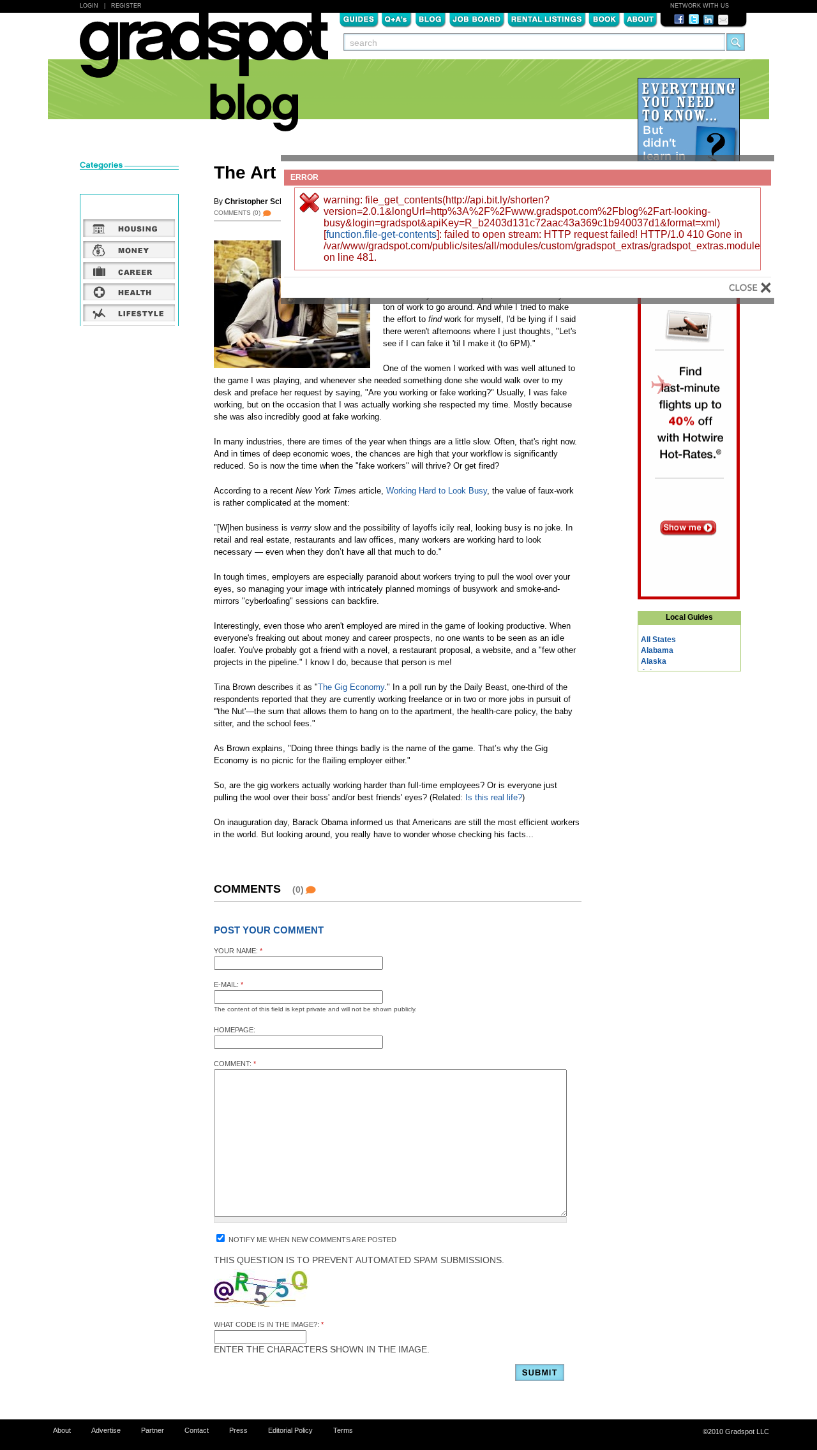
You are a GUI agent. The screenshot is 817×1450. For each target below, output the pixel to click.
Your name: (238, 951)
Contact (196, 1430)
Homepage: (234, 1030)
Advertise (106, 1430)
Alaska (653, 661)
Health (129, 291)
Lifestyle (129, 312)
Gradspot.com (204, 51)
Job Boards (476, 18)
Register (126, 6)
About (640, 18)
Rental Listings (546, 18)
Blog (430, 18)
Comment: (235, 1063)
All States (658, 639)
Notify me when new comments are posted (311, 1239)
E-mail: (228, 984)
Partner (152, 1430)
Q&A (397, 18)
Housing (129, 228)
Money (129, 249)
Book (604, 18)
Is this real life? (493, 797)
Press (238, 1430)
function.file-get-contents (381, 234)
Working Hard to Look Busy (436, 490)
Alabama (657, 650)
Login (89, 6)
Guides (358, 18)
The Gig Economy (351, 687)
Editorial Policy (290, 1430)
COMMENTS (237, 212)
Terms (343, 1430)
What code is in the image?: (269, 1324)
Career (129, 270)
